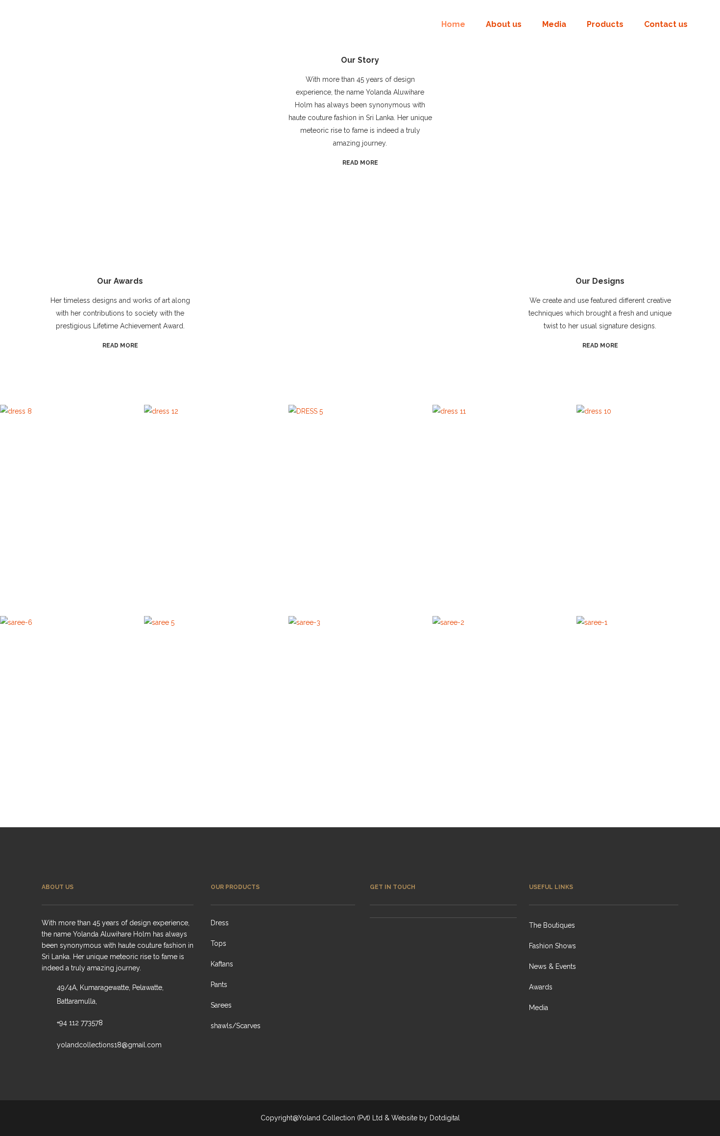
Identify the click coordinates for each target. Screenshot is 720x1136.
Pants (219, 984)
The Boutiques (552, 925)
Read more (360, 162)
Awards (540, 987)
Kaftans (222, 964)
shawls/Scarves (236, 1026)
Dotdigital (445, 1118)
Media (538, 1008)
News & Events (552, 966)
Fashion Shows (552, 946)
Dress (220, 923)
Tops (218, 943)
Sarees (221, 1005)
